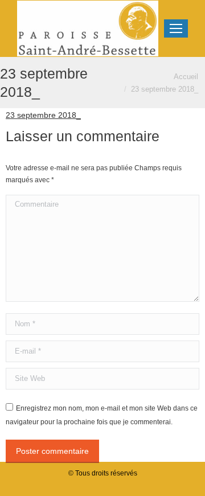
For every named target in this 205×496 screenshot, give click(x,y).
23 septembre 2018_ (43, 115)
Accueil (186, 76)
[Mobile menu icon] (176, 28)
